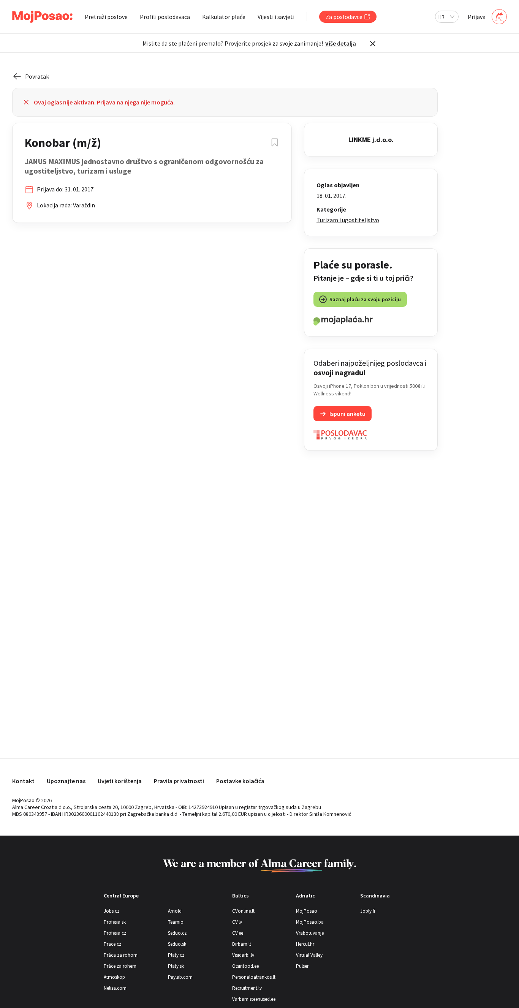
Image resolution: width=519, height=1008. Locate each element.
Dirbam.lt (241, 944)
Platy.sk (176, 966)
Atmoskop (114, 977)
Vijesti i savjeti (276, 17)
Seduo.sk (177, 944)
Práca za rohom (121, 955)
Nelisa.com (115, 988)
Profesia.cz (115, 933)
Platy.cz (176, 955)
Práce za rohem (120, 966)
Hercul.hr (305, 944)
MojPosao (306, 911)
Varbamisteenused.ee (253, 999)
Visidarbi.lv (243, 955)
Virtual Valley (309, 955)
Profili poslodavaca (165, 17)
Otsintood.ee (245, 966)
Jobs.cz (111, 911)
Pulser (302, 966)
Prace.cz (112, 944)
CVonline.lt (243, 911)
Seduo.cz (177, 933)
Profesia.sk (115, 922)
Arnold (175, 911)
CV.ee (237, 933)
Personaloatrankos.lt (253, 977)
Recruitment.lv (247, 988)
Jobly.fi (367, 911)
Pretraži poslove (106, 17)
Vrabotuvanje (310, 933)
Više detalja (340, 43)
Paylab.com (180, 977)
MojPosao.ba (310, 922)
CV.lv (237, 922)
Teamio (176, 922)
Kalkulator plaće (223, 17)
